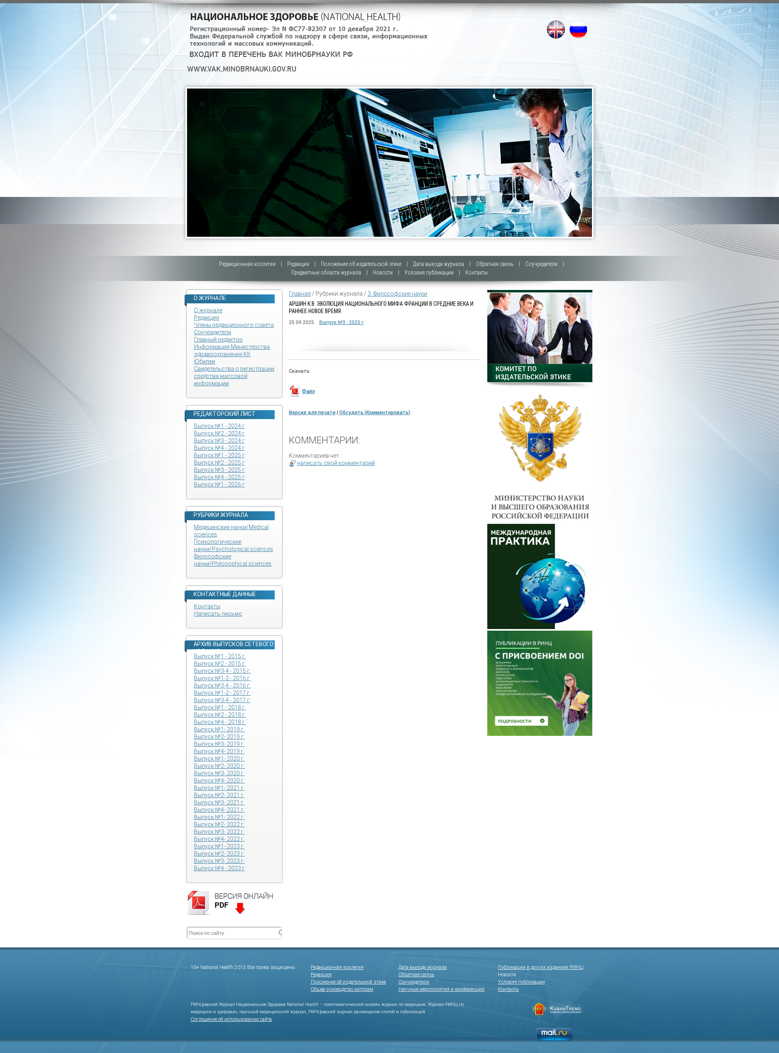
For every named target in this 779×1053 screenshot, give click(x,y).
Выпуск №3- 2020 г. (219, 773)
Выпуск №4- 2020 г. (219, 780)
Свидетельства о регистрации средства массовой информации (234, 376)
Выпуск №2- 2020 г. (219, 766)
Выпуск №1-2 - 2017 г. (222, 693)
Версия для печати (312, 412)
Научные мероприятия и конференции (441, 989)
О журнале (208, 310)
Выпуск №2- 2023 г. (219, 853)
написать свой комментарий (336, 463)
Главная (300, 293)
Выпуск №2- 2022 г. (219, 824)
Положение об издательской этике (361, 264)
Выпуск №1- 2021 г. (219, 788)
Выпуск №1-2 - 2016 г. (222, 678)
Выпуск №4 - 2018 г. (220, 722)
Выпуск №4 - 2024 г (219, 448)
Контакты (476, 272)
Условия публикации (429, 272)
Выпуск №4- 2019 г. (219, 751)
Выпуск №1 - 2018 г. (220, 707)
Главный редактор (218, 339)
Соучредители (541, 264)
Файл (308, 391)
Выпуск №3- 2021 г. (219, 802)
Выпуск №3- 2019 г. (219, 744)
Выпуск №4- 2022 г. (219, 839)
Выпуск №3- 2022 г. (219, 831)
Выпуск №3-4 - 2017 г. (222, 700)
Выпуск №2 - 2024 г (219, 433)
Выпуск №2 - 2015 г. (220, 663)
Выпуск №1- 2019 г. (219, 729)
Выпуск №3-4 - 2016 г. (222, 685)
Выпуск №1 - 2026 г (219, 484)
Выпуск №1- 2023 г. (219, 846)
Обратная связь (495, 264)
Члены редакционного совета (234, 325)
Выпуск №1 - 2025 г (219, 455)
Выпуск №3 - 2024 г (219, 440)
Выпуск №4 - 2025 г (219, 477)
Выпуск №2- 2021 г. (219, 795)
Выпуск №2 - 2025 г (219, 462)
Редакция (298, 264)
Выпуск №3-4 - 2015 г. (222, 671)
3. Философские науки (397, 293)
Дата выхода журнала (438, 264)
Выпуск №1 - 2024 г (219, 426)
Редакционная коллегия (247, 264)
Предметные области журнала (326, 272)
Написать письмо (218, 613)
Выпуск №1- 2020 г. (219, 758)
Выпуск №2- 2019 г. (219, 736)
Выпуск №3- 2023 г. (219, 861)
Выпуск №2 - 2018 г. (220, 714)
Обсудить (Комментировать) (374, 412)
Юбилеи (204, 361)
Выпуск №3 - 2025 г (219, 470)
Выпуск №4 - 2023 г (219, 868)
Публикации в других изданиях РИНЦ (540, 967)
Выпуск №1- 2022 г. (219, 817)
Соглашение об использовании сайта (231, 1019)
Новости (383, 272)
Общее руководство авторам (342, 989)
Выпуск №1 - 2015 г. (220, 656)
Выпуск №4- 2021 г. (219, 810)
